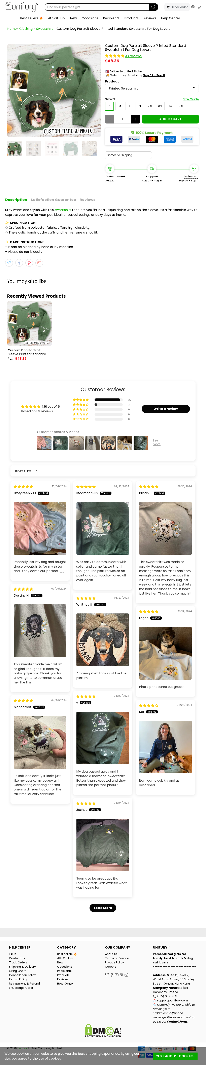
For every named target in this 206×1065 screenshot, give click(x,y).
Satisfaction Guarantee (53, 199)
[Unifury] (21, 7)
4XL (170, 106)
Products (131, 18)
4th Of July (56, 18)
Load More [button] (103, 908)
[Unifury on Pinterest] (122, 976)
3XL (160, 106)
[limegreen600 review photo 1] (40, 528)
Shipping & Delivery (22, 967)
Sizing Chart (17, 971)
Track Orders (18, 962)
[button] (114, 56)
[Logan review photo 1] (165, 653)
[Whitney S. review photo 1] (102, 639)
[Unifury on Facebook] (112, 976)
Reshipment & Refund (24, 984)
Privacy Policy (114, 962)
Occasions (90, 18)
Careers (110, 967)
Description (16, 199)
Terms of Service (117, 958)
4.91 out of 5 (50, 406)
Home (12, 28)
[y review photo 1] (102, 738)
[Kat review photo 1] (165, 747)
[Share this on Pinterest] (29, 263)
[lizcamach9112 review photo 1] (102, 528)
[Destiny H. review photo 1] (40, 630)
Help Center (170, 18)
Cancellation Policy (22, 975)
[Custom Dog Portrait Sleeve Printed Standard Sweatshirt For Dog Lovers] (54, 90)
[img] (23, 487)
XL (140, 106)
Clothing (26, 28)
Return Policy (18, 979)
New (73, 18)
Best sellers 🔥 (31, 18)
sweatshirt (63, 210)
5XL (181, 106)
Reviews (149, 18)
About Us (111, 954)
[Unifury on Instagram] (126, 976)
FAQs (12, 954)
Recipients (111, 18)
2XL (150, 106)
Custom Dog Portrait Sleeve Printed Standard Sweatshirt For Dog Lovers (113, 28)
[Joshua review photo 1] (102, 845)
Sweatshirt (44, 28)
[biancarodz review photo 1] (40, 742)
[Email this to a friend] (39, 263)
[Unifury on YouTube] (116, 976)
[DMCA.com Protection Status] (103, 1031)
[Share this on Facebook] (19, 263)
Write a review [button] (165, 408)
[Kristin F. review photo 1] (165, 528)
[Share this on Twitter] (9, 263)
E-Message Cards (21, 988)
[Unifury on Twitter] (107, 976)
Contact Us (17, 958)
